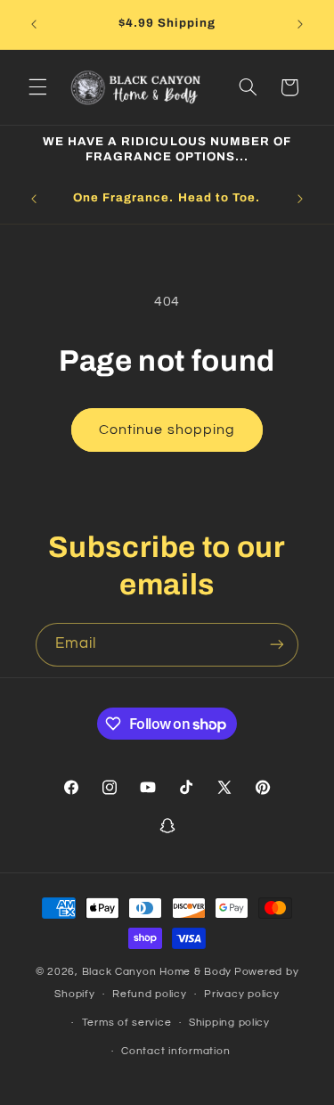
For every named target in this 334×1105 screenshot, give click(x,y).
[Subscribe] (277, 645)
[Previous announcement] (33, 24)
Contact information (175, 1051)
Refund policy (149, 994)
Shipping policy (229, 1022)
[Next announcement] (300, 24)
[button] (37, 87)
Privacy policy (241, 994)
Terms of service (127, 1022)
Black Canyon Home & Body (157, 972)
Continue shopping (167, 429)
